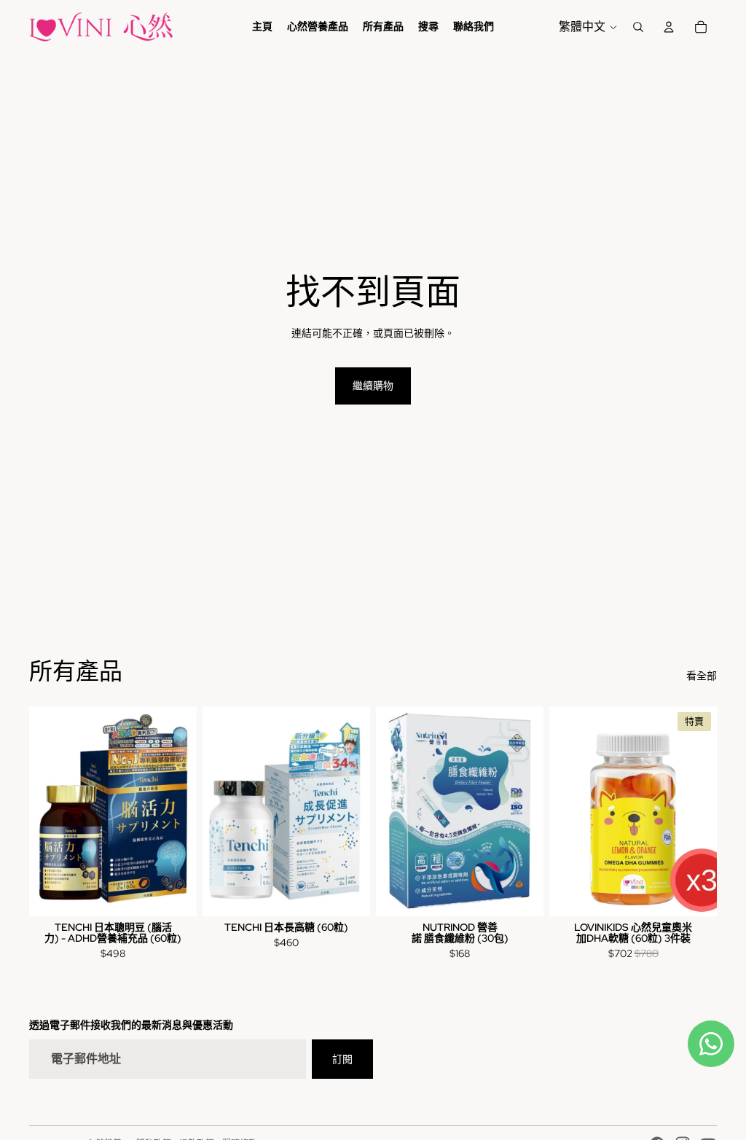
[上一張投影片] (560, 811)
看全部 (701, 675)
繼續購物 (373, 385)
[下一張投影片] (705, 811)
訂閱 (342, 1059)
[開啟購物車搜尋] (638, 27)
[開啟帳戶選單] (669, 27)
